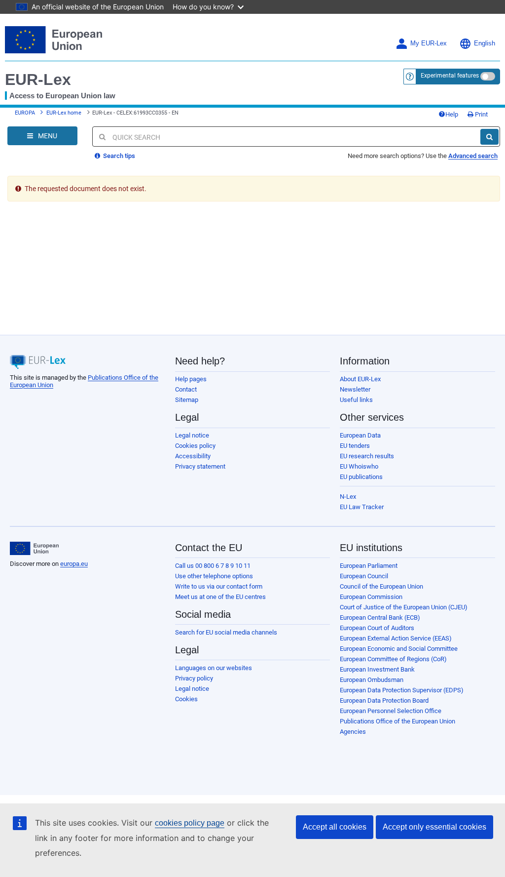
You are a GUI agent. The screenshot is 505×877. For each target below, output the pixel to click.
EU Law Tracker (362, 507)
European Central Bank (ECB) (380, 617)
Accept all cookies (334, 827)
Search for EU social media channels (226, 632)
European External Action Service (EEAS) (396, 638)
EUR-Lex (38, 79)
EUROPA (25, 113)
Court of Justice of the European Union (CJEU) (404, 607)
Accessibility (193, 456)
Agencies (353, 731)
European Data (360, 435)
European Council (364, 576)
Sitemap (186, 399)
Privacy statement (200, 466)
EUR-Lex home (63, 113)
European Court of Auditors (377, 628)
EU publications (361, 476)
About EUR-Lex (360, 379)
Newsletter (355, 389)
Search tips (118, 155)
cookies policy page (189, 823)
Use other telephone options (214, 576)
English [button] (484, 43)
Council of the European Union (381, 586)
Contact (186, 389)
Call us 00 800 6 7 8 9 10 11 (213, 565)
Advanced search (473, 155)
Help (451, 114)
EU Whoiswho (359, 466)
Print (480, 114)
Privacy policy (194, 678)
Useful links (356, 399)
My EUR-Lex (428, 43)
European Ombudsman (371, 679)
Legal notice (192, 435)
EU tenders (355, 445)
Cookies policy (195, 445)
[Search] (489, 137)
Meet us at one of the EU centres (220, 596)
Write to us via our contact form (218, 586)
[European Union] (34, 549)
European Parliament (368, 565)
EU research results (367, 456)
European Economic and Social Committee (399, 648)
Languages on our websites (213, 668)
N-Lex (348, 496)
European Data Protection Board (384, 700)
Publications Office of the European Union (397, 721)
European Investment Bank (377, 669)
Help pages (191, 379)
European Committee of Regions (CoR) (393, 659)
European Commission (371, 596)
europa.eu (74, 563)
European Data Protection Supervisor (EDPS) (402, 690)
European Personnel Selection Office (390, 711)
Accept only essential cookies (434, 827)
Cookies (186, 699)
